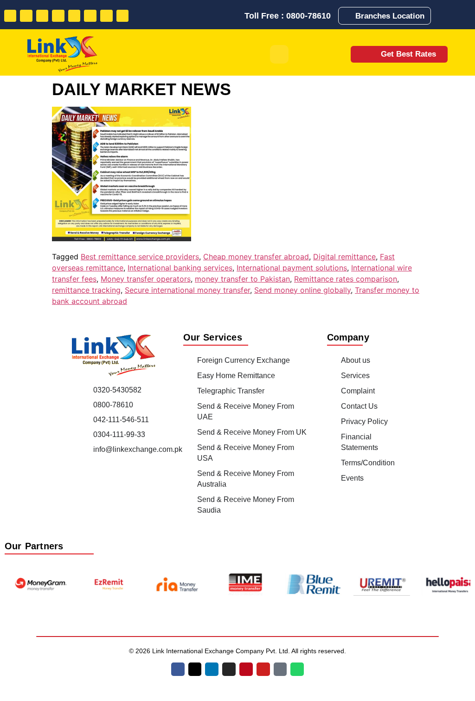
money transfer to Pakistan (242, 278)
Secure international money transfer (187, 290)
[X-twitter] (195, 669)
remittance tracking (86, 290)
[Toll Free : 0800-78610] (236, 16)
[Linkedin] (42, 16)
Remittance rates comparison (345, 278)
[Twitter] (26, 16)
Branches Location (389, 16)
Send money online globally (302, 290)
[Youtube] (90, 16)
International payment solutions (292, 267)
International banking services (180, 267)
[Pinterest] (74, 16)
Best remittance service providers (140, 256)
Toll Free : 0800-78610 (287, 15)
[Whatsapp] (122, 16)
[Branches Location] (348, 16)
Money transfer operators (146, 278)
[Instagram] (58, 16)
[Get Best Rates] (368, 54)
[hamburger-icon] (279, 54)
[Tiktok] (106, 16)
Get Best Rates (408, 54)
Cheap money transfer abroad (256, 256)
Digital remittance (344, 256)
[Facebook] (10, 16)
